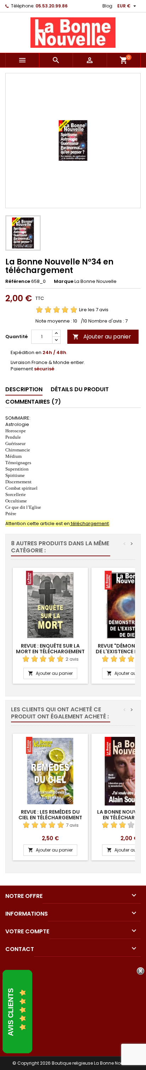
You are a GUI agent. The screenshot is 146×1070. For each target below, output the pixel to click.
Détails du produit (80, 389)
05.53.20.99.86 (51, 6)
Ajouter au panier (102, 336)
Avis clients (11, 1012)
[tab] (24, 389)
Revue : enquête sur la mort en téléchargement (50, 648)
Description (24, 389)
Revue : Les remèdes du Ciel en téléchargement (50, 814)
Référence (17, 281)
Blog (107, 6)
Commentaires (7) (33, 402)
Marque (63, 281)
